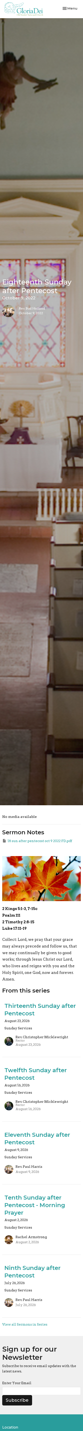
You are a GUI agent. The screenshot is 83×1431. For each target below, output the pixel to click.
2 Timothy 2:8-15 (18, 922)
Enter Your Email (16, 1383)
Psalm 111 (11, 915)
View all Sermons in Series (24, 1324)
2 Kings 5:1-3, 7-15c (20, 908)
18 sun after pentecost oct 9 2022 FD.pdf (40, 841)
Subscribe (17, 1400)
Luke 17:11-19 (14, 928)
